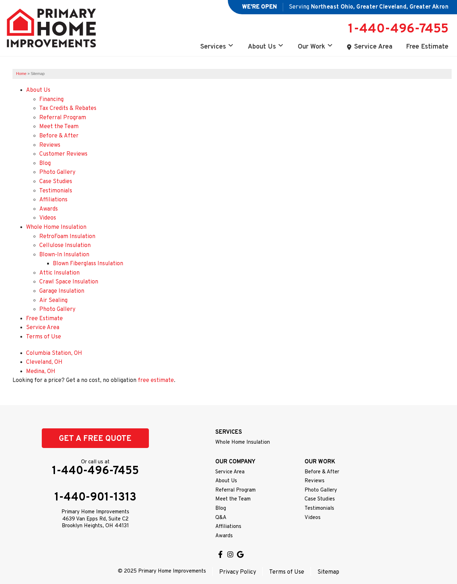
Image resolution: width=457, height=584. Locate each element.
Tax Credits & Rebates (67, 108)
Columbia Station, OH (54, 353)
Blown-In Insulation (64, 254)
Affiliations (53, 199)
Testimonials (55, 191)
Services (213, 47)
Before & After (59, 136)
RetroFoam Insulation (67, 236)
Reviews (49, 145)
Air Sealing (53, 300)
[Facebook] (220, 554)
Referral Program (62, 117)
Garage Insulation (61, 291)
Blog (45, 163)
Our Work (311, 47)
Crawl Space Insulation (68, 282)
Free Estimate (427, 47)
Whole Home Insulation (56, 227)
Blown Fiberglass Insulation (88, 263)
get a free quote (95, 439)
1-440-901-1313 (95, 497)
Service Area (373, 47)
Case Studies (55, 181)
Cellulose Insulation (65, 245)
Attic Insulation (59, 273)
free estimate (156, 380)
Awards (48, 209)
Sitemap (328, 572)
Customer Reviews (63, 154)
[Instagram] (230, 554)
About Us (262, 47)
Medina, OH (40, 371)
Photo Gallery (57, 172)
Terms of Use (43, 337)
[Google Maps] (240, 554)
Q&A (220, 517)
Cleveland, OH (44, 362)
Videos (47, 218)
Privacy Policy (237, 572)
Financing (51, 99)
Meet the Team (59, 126)
